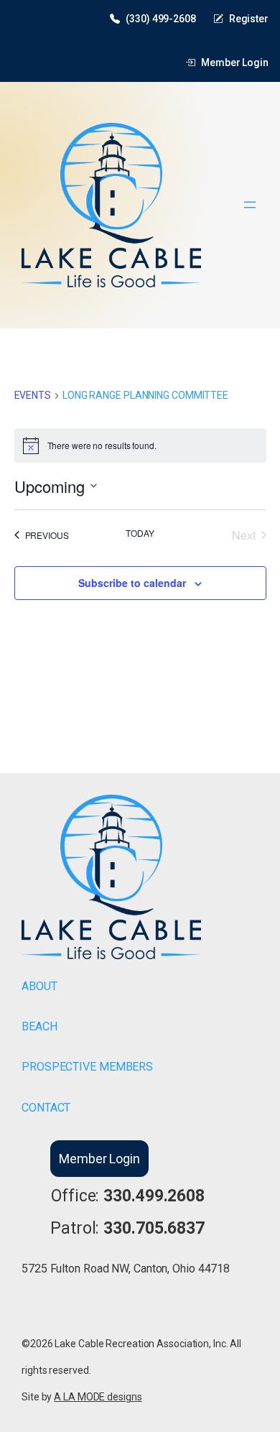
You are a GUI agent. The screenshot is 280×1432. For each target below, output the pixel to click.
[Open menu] (249, 204)
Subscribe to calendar (132, 583)
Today (140, 533)
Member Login (235, 62)
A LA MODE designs (97, 1397)
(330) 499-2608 (161, 18)
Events (32, 395)
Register (249, 18)
